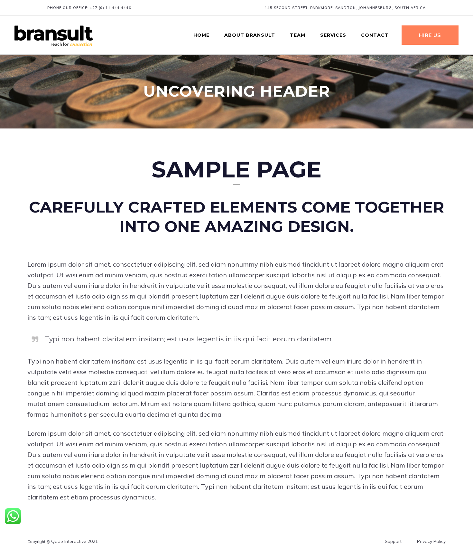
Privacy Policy (431, 541)
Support (393, 541)
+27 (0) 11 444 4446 (110, 7)
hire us (430, 35)
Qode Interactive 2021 (74, 541)
